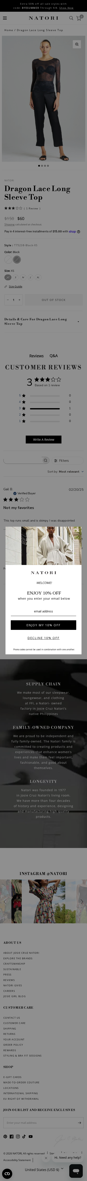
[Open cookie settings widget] (7, 1174)
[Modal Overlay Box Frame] (43, 590)
